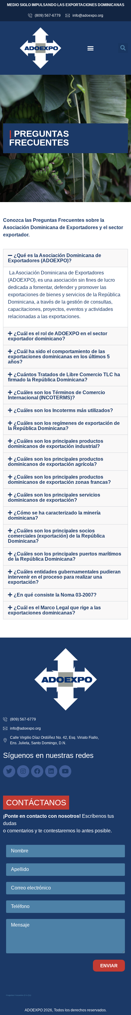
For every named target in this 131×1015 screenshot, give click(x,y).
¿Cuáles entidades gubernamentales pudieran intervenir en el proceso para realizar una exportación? (64, 577)
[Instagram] (23, 771)
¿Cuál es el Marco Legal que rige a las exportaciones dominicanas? (54, 610)
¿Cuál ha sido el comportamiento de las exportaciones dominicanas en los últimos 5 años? (59, 356)
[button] (91, 48)
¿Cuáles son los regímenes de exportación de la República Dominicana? (64, 426)
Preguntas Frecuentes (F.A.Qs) (18, 995)
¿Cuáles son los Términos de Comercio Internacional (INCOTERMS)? (56, 395)
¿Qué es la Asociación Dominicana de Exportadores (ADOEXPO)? (54, 258)
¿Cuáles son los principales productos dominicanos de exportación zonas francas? (59, 479)
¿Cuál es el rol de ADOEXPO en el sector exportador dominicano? (57, 336)
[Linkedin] (51, 771)
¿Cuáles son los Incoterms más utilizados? (63, 410)
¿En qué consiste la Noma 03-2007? (55, 594)
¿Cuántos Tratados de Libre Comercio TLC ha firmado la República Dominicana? (64, 377)
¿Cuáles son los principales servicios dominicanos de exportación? (54, 497)
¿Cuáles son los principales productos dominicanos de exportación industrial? (55, 444)
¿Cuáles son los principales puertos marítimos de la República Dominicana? (64, 556)
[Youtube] (65, 771)
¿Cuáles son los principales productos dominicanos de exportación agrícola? (55, 461)
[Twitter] (9, 771)
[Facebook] (37, 771)
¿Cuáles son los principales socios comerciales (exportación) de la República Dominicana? (56, 536)
